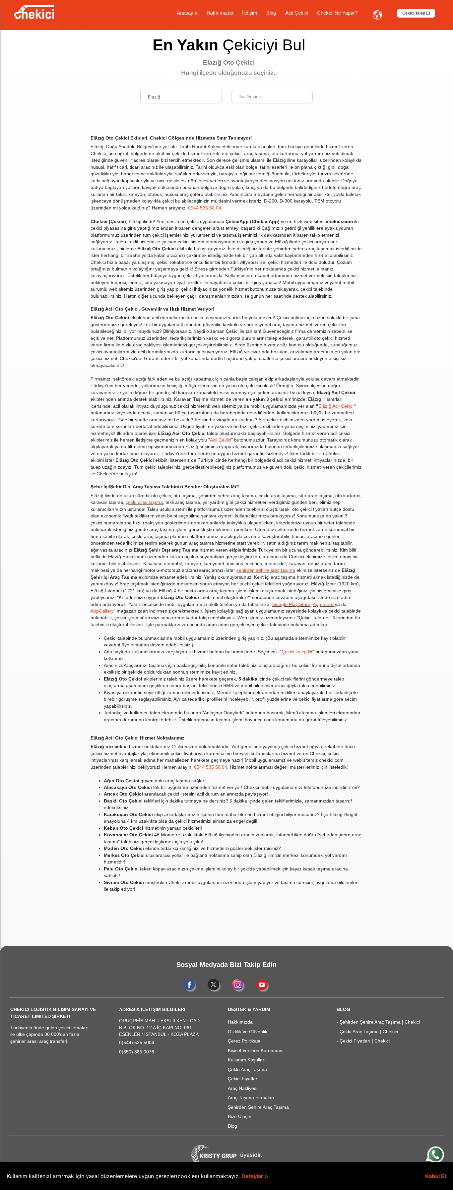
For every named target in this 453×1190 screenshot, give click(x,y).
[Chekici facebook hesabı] (191, 985)
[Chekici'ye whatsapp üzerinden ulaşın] (435, 1154)
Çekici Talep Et (416, 13)
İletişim (249, 13)
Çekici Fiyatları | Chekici (365, 1041)
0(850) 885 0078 (136, 1051)
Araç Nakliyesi (242, 1088)
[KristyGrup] (214, 1155)
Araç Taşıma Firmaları (251, 1097)
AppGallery (102, 611)
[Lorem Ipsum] (34, 11)
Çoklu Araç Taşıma (247, 1069)
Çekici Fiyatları (243, 1078)
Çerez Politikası (244, 1041)
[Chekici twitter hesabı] (215, 985)
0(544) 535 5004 (136, 1042)
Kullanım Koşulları (247, 1059)
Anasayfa (187, 13)
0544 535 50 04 (204, 208)
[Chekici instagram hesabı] (239, 985)
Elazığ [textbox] (154, 96)
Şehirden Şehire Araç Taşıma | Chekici (380, 1022)
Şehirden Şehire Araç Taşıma (258, 1107)
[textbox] (252, 96)
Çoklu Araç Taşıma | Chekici (369, 1031)
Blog (271, 13)
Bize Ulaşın (239, 1116)
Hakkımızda (220, 13)
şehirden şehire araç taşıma (265, 570)
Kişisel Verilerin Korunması (256, 1050)
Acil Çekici (296, 13)
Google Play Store (291, 604)
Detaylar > (254, 1176)
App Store (323, 604)
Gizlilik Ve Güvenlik (247, 1031)
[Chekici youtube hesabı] (263, 985)
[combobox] (181, 96)
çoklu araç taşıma (144, 502)
